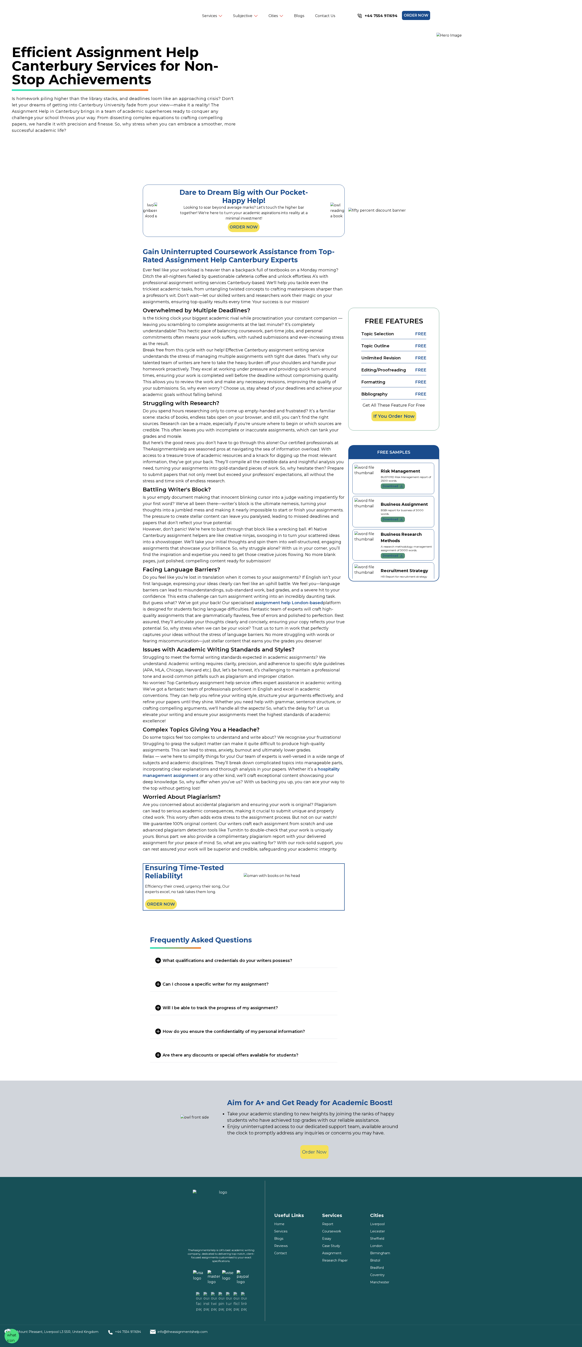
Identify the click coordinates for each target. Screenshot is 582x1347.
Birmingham (380, 1253)
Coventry (377, 1275)
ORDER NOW (416, 15)
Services (280, 1231)
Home (279, 1224)
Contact (280, 1253)
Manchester (379, 1282)
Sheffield (377, 1239)
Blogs (299, 16)
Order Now (244, 227)
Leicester (377, 1231)
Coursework (331, 1231)
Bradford (377, 1268)
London (376, 1246)
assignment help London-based (289, 602)
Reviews (281, 1246)
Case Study (331, 1246)
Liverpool (377, 1224)
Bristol (375, 1260)
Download (390, 486)
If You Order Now (393, 416)
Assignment (331, 1253)
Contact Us (325, 16)
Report (327, 1224)
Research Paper (335, 1260)
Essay (326, 1239)
